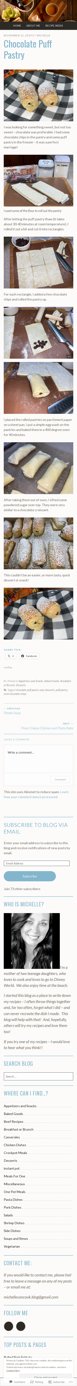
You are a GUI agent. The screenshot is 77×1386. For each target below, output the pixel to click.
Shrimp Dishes (14, 1223)
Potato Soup (12, 711)
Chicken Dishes (15, 1145)
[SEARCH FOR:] (38, 1076)
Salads (8, 1215)
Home (17, 25)
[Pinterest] (8, 1326)
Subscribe (30, 876)
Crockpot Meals (15, 1153)
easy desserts (47, 690)
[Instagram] (21, 1326)
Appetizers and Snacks (31, 681)
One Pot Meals (14, 1192)
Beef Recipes (13, 1121)
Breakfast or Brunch (18, 1129)
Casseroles (12, 1137)
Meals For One (14, 1176)
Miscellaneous (14, 1184)
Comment (60, 779)
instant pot (12, 1168)
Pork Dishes (12, 1207)
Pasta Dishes (13, 1199)
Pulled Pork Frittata (18, 1357)
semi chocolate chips (15, 693)
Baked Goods (51, 681)
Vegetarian (12, 1246)
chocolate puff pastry (27, 690)
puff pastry (61, 690)
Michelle (43, 35)
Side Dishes (12, 1231)
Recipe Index (54, 25)
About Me (33, 25)
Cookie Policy (13, 1370)
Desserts (21, 685)
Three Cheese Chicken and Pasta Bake (47, 726)
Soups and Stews (16, 1238)
